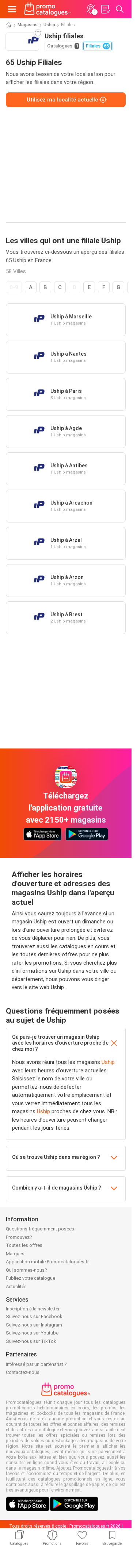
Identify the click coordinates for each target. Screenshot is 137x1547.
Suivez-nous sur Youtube (32, 1333)
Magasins (28, 24)
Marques (15, 1253)
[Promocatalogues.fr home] (47, 9)
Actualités (16, 1286)
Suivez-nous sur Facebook (34, 1316)
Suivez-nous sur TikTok (31, 1341)
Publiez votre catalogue (30, 1278)
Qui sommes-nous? (26, 1270)
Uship (49, 24)
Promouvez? (19, 1237)
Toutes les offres (24, 1245)
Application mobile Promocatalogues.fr (47, 1261)
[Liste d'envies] (105, 9)
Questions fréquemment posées (40, 1229)
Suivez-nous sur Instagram (34, 1325)
